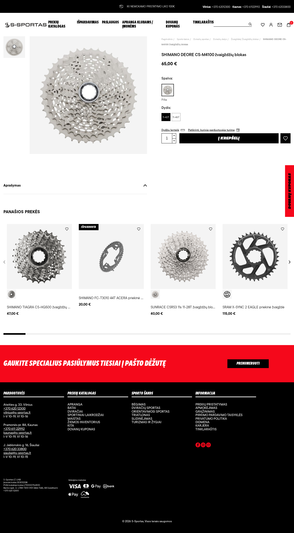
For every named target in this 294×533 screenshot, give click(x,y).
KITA (71, 425)
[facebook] (197, 445)
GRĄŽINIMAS (205, 411)
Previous (5, 262)
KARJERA (202, 425)
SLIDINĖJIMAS (142, 419)
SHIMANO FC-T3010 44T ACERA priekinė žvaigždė (116, 298)
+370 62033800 (281, 7)
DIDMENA (202, 422)
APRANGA (75, 404)
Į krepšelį (229, 138)
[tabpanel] (39, 270)
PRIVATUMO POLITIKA (211, 419)
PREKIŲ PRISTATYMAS (211, 404)
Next (289, 262)
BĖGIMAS (139, 404)
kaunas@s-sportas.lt (17, 433)
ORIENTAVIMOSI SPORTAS (151, 411)
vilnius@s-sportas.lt (17, 412)
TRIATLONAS (141, 415)
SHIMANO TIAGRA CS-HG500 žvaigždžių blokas (42, 307)
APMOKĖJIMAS (206, 408)
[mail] (208, 445)
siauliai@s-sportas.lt (17, 453)
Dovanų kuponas (81, 429)
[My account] (271, 24)
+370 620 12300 (14, 408)
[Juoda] (227, 294)
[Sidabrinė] (11, 294)
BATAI (72, 408)
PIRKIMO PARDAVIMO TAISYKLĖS (219, 415)
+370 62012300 (221, 7)
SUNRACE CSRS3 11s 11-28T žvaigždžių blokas (184, 307)
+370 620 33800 (14, 449)
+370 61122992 (251, 7)
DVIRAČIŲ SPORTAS (146, 408)
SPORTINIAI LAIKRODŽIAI (86, 415)
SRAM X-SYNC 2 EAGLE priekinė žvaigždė (253, 307)
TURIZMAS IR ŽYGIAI (146, 422)
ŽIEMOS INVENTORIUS (84, 422)
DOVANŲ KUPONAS (290, 191)
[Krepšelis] (289, 24)
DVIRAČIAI (75, 411)
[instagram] (203, 445)
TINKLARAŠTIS (206, 429)
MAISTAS (74, 419)
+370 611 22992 (14, 429)
